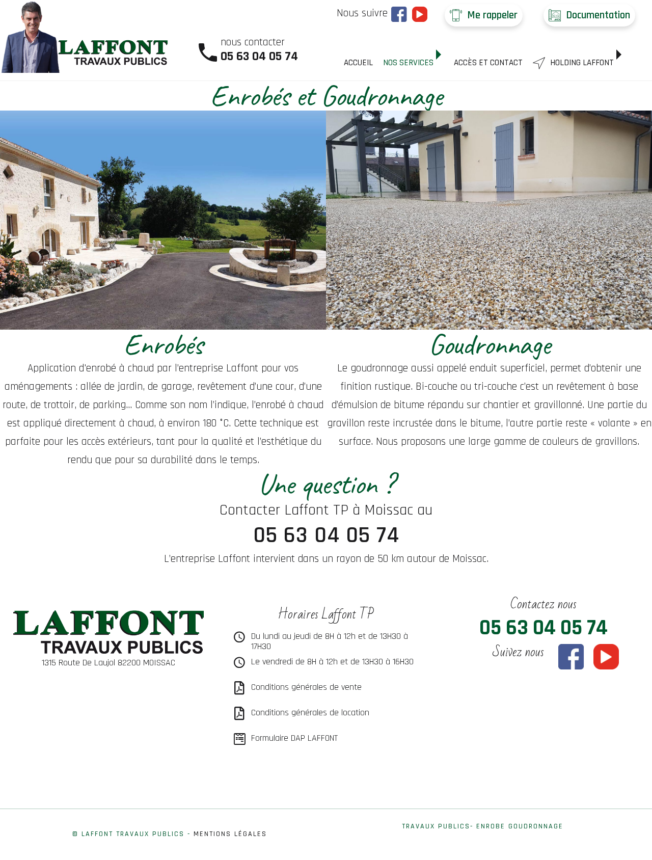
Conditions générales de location (310, 712)
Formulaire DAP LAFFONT (294, 738)
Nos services (408, 62)
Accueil (358, 62)
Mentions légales (230, 834)
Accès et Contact (488, 62)
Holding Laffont (582, 62)
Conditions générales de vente (306, 687)
